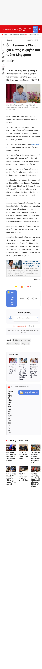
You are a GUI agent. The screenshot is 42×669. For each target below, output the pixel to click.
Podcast (7, 29)
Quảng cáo (24, 29)
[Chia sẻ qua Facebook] (27, 298)
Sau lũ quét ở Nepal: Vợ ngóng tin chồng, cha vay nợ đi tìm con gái (11, 479)
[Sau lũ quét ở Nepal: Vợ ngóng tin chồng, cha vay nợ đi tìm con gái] (11, 469)
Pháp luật (33, 35)
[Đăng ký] (28, 392)
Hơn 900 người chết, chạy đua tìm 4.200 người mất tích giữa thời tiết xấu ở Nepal (35, 480)
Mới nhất (6, 35)
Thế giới (27, 35)
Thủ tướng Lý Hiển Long (21, 340)
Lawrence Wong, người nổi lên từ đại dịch (12, 369)
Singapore (25, 344)
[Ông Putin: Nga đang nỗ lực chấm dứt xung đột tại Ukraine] (11, 448)
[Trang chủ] (2, 35)
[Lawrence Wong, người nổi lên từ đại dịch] (13, 360)
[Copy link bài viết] (32, 298)
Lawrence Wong (13, 344)
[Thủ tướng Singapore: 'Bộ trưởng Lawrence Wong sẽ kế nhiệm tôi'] (34, 360)
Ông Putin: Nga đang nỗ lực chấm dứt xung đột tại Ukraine (11, 456)
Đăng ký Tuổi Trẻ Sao (35, 29)
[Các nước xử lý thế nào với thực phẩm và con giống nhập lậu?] (35, 448)
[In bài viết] (3, 73)
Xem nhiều (13, 35)
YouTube (14, 29)
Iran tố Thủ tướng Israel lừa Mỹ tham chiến (23, 455)
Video (17, 35)
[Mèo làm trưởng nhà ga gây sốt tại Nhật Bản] (23, 469)
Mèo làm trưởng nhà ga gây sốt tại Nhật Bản (23, 477)
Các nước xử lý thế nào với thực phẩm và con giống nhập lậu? (35, 457)
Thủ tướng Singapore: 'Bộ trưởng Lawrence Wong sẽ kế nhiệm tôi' (34, 371)
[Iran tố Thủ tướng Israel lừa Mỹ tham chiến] (23, 448)
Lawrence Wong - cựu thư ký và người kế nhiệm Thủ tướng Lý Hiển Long (31, 264)
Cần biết (20, 29)
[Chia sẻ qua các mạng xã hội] (37, 298)
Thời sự (22, 35)
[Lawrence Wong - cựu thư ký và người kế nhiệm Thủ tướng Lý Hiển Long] (23, 360)
